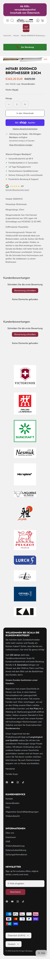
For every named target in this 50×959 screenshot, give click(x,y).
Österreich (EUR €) (16, 935)
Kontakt (9, 798)
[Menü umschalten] (7, 20)
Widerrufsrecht (13, 816)
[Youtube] (12, 782)
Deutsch (11, 944)
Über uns (10, 832)
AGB (8, 841)
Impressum (11, 837)
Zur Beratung (27, 47)
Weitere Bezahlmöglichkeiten (25, 129)
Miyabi (16, 35)
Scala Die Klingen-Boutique (22, 951)
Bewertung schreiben (25, 290)
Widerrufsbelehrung (15, 846)
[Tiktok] (23, 782)
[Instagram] (17, 782)
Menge (9, 98)
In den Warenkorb (25, 113)
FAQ (8, 807)
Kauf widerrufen (26, 28)
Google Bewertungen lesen (17, 190)
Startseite (7, 35)
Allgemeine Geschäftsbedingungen (22, 811)
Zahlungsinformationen (16, 854)
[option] (25, 59)
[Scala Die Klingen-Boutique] (25, 21)
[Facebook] (7, 782)
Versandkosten (28, 84)
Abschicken (15, 892)
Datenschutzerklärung (16, 850)
